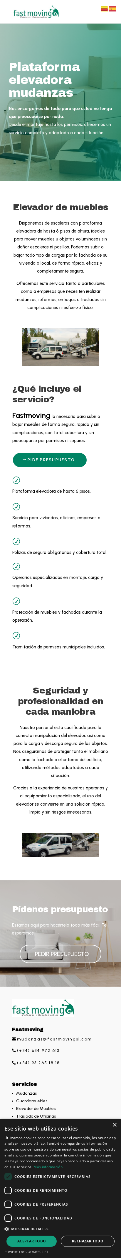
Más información (48, 1166)
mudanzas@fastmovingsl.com (54, 1039)
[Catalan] (105, 8)
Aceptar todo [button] (31, 1241)
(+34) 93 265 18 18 (38, 1063)
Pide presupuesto (51, 459)
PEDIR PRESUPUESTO (62, 953)
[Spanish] (113, 8)
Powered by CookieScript (26, 1251)
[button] (60, 1229)
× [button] (114, 1125)
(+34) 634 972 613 (38, 1050)
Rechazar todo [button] (87, 1241)
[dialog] (60, 1188)
